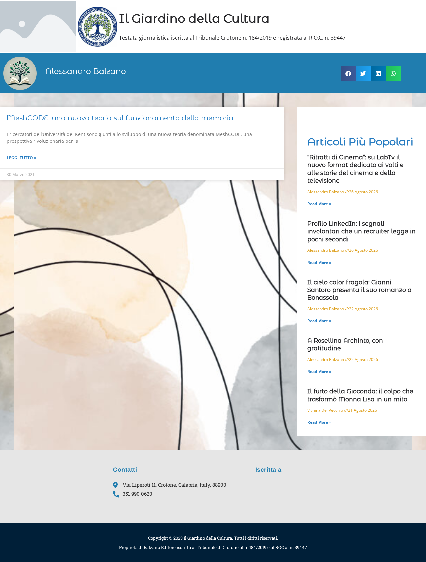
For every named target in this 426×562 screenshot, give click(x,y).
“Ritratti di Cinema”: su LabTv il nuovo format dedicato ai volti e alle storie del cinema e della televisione (355, 169)
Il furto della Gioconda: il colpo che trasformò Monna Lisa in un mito (360, 395)
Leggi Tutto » (21, 158)
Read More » (319, 204)
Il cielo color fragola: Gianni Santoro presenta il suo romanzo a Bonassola (359, 290)
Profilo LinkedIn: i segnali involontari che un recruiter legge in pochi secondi (361, 231)
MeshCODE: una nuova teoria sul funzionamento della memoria (120, 118)
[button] (348, 73)
